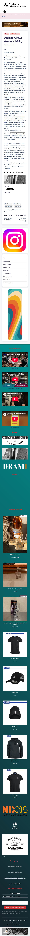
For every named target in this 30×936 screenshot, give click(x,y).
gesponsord (6, 261)
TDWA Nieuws (15, 33)
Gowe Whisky (17, 203)
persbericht (6, 267)
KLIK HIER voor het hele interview (13, 172)
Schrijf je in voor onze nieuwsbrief (15, 907)
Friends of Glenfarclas (15, 883)
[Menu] (8, 11)
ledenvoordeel (7, 264)
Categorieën (15, 893)
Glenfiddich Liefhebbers (15, 866)
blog (6, 33)
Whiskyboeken (7, 280)
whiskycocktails (7, 283)
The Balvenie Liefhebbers (15, 872)
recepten (5, 270)
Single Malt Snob (8, 206)
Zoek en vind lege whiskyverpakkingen (15, 878)
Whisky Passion (7, 277)
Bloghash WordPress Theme (15, 924)
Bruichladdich (8, 203)
